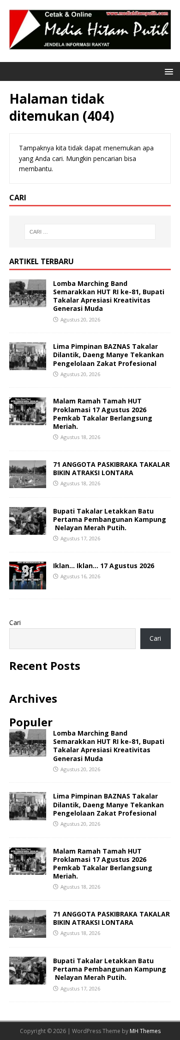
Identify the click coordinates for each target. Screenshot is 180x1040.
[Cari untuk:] (90, 232)
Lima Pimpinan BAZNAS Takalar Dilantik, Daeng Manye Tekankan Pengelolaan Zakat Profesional (108, 354)
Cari (15, 622)
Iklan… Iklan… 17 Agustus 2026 (103, 565)
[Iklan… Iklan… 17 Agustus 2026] (27, 584)
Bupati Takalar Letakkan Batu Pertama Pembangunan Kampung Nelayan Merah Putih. (109, 519)
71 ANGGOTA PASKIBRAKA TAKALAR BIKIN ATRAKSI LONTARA (111, 468)
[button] (167, 71)
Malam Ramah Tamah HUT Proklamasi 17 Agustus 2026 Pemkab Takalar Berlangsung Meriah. (102, 413)
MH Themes (145, 1031)
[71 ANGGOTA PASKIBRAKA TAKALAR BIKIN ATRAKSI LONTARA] (27, 482)
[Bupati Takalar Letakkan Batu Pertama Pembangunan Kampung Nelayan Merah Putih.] (27, 529)
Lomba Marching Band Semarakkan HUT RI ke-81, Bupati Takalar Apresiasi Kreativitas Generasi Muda (108, 296)
